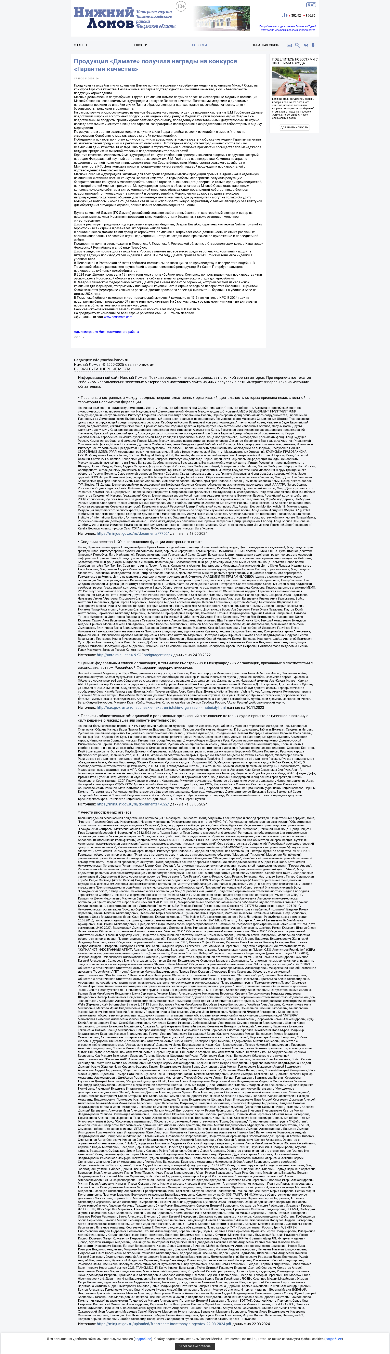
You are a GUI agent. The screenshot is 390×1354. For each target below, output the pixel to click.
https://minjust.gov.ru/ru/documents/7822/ (133, 804)
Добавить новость (294, 127)
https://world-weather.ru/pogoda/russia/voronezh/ (288, 30)
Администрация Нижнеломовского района (106, 332)
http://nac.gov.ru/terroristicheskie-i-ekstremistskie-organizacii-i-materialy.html (161, 707)
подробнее (143, 1339)
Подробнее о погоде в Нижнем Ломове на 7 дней (287, 26)
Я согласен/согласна (195, 1346)
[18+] (125, 18)
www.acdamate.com (118, 317)
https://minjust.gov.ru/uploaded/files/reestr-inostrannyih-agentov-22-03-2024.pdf (164, 1324)
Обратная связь (265, 45)
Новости (139, 45)
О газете (81, 45)
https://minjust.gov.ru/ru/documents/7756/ (133, 533)
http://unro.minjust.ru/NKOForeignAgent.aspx (134, 655)
